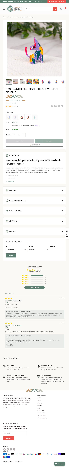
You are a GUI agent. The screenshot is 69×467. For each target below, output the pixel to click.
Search (39, 400)
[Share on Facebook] (52, 106)
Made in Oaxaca (16, 100)
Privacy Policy (41, 410)
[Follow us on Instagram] (8, 449)
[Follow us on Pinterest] (11, 449)
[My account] (61, 9)
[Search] (55, 9)
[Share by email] (62, 106)
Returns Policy (41, 413)
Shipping (39, 403)
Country (8, 246)
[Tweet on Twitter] (58, 106)
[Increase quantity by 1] (23, 135)
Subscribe (8, 438)
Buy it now (49, 141)
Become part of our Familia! (57, 1)
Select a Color (9, 112)
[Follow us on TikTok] (14, 449)
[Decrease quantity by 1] (14, 135)
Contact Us (40, 398)
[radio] (9, 117)
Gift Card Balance (42, 418)
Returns (39, 405)
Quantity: (8, 134)
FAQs (38, 408)
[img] (8, 298)
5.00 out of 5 (39, 270)
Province (30, 246)
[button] (25, 275)
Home (4, 17)
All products (10, 17)
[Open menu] (4, 9)
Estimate (10, 255)
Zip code (52, 246)
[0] (64, 9)
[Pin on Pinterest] (55, 106)
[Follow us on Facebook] (4, 449)
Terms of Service (41, 415)
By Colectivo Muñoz (11, 103)
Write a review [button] (34, 287)
